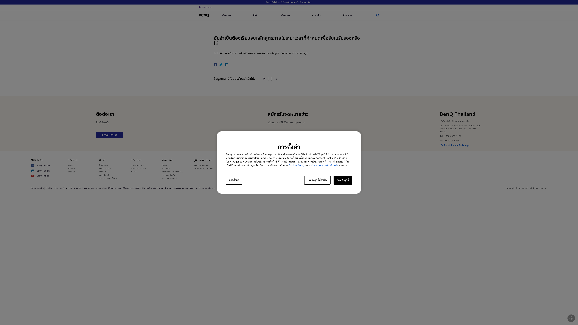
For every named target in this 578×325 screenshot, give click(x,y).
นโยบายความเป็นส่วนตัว (324, 165)
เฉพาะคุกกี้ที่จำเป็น (317, 180)
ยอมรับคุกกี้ (343, 180)
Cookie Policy (297, 165)
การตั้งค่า (234, 180)
